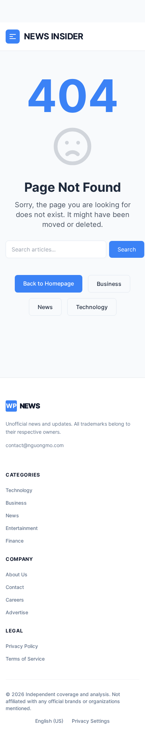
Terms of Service (25, 659)
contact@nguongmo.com (35, 445)
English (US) (49, 721)
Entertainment (22, 528)
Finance (15, 541)
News (45, 306)
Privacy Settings (91, 721)
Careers (15, 600)
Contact (15, 587)
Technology (92, 306)
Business (109, 283)
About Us (16, 574)
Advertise (17, 612)
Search (127, 249)
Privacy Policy (22, 646)
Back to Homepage (48, 283)
